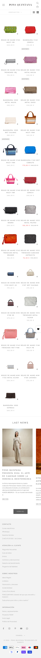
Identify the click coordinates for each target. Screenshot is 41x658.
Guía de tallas (7, 553)
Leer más (5, 499)
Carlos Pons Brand (8, 591)
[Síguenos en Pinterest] (15, 628)
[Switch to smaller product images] (38, 12)
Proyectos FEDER (7, 615)
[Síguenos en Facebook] (3, 628)
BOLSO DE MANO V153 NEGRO (10, 221)
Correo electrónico (8, 528)
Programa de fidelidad (9, 567)
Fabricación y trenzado (10, 584)
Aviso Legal (6, 618)
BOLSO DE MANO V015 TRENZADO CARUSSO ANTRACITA (30, 252)
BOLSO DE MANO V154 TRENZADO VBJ (10, 71)
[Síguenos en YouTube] (21, 628)
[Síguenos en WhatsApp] (27, 628)
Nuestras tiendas (8, 535)
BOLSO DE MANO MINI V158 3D (10, 314)
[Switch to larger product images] (34, 12)
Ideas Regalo (6, 578)
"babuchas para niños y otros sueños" (15, 600)
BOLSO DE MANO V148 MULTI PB (30, 346)
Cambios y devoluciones (10, 560)
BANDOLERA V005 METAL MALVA (10, 101)
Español (19, 635)
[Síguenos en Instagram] (9, 628)
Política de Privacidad (9, 622)
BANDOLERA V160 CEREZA (30, 41)
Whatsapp (6, 532)
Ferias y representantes (10, 611)
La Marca (5, 581)
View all (20, 511)
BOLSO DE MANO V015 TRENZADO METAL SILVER (30, 315)
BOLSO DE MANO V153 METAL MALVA (30, 71)
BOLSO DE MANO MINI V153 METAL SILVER (10, 376)
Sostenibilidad (7, 588)
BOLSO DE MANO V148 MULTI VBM (30, 131)
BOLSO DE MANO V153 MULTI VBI (10, 41)
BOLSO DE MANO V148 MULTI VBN (10, 161)
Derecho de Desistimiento (11, 563)
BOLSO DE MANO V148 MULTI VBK (10, 191)
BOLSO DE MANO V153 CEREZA (30, 191)
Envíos (4, 556)
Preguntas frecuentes (9, 550)
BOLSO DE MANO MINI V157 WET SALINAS (30, 284)
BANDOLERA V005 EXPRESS (10, 406)
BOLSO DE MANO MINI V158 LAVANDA (30, 376)
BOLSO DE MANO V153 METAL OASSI (30, 101)
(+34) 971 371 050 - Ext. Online (12, 539)
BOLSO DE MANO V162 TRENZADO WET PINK (10, 346)
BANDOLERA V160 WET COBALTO (30, 161)
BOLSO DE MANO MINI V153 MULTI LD (10, 284)
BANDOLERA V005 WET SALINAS (10, 131)
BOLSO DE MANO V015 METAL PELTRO (30, 221)
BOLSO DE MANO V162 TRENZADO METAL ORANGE (10, 252)
